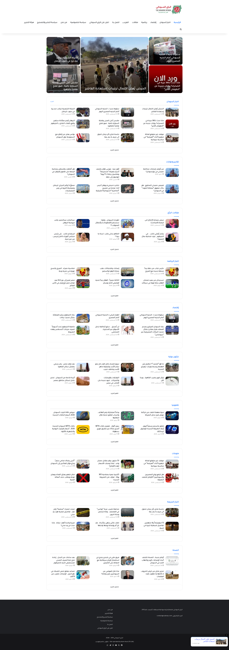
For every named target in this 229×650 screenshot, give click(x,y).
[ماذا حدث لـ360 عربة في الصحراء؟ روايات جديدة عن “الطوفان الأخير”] (165, 79)
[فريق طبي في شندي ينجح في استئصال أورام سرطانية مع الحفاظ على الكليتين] (127, 560)
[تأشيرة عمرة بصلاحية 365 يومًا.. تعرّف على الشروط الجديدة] (127, 477)
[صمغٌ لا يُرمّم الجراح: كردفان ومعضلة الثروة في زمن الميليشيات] (83, 188)
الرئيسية (177, 23)
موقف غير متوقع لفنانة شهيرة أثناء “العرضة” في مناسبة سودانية (154, 137)
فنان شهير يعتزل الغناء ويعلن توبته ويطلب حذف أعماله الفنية (63, 477)
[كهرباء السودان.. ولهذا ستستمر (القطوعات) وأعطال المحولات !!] (127, 223)
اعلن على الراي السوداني (99, 23)
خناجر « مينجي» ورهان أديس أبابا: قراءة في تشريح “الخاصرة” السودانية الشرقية (107, 188)
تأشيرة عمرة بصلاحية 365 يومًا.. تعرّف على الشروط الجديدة (109, 477)
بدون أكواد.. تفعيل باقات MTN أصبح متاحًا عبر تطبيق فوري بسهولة (107, 429)
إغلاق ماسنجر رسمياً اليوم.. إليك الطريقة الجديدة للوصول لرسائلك (152, 429)
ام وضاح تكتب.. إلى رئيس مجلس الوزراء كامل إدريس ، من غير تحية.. (63, 236)
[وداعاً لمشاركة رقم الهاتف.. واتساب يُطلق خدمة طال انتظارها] (127, 415)
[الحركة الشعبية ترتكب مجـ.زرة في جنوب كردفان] (63, 51)
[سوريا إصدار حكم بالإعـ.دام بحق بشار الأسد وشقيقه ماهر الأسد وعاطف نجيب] (127, 367)
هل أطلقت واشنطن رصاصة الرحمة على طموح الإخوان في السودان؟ (63, 172)
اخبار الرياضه (173, 261)
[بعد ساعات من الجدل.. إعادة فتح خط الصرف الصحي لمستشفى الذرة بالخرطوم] (83, 560)
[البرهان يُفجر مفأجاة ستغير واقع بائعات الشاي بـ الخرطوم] (83, 124)
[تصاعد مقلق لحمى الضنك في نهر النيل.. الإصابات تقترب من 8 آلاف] (83, 574)
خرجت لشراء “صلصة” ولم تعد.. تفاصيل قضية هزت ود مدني (64, 512)
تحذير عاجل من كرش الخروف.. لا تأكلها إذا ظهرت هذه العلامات (152, 574)
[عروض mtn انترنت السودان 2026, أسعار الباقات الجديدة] (83, 415)
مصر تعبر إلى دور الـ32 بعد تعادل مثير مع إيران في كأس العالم (63, 283)
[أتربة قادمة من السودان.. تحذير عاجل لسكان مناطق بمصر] (83, 381)
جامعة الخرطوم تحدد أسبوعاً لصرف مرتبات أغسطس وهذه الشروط (63, 329)
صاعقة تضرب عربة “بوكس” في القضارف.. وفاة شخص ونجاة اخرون (108, 512)
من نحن (64, 23)
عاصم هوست (99, 642)
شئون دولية (173, 357)
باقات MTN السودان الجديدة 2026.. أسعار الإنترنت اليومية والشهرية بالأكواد (63, 429)
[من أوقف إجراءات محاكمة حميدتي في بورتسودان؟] (172, 172)
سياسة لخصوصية (78, 23)
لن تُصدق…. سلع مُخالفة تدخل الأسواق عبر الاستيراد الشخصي (107, 329)
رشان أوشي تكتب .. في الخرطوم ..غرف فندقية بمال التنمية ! (153, 236)
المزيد (126, 23)
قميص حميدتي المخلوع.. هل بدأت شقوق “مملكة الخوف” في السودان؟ (152, 188)
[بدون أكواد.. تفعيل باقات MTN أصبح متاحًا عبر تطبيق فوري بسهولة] (127, 429)
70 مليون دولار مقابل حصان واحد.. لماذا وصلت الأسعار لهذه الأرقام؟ (108, 463)
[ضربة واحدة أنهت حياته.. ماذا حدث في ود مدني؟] (83, 526)
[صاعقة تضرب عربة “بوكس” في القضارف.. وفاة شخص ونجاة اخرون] (127, 512)
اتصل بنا (115, 23)
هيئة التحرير (29, 23)
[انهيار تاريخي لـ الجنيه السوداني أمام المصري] (127, 318)
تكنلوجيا (175, 405)
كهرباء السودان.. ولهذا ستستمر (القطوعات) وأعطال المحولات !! (107, 223)
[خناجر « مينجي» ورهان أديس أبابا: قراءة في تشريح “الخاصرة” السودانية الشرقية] (127, 188)
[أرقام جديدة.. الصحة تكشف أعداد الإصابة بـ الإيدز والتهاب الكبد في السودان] (172, 560)
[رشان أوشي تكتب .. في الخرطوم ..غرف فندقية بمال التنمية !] (172, 237)
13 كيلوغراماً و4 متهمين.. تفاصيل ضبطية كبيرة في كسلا (154, 525)
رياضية (144, 23)
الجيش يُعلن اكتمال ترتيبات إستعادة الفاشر (115, 89)
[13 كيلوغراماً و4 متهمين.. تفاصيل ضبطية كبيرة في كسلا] (172, 526)
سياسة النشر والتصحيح (47, 23)
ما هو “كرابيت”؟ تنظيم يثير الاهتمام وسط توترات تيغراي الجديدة (152, 367)
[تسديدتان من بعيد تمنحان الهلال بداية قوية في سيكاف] (172, 283)
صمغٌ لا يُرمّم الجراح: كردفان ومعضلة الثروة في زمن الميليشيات (64, 188)
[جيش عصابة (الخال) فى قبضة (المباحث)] (172, 223)
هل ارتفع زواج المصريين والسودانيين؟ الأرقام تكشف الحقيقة (153, 477)
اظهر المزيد (114, 296)
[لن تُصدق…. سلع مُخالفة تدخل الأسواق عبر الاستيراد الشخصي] (127, 330)
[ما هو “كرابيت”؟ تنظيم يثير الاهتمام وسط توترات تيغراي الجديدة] (172, 367)
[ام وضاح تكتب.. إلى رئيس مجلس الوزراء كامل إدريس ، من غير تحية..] (83, 237)
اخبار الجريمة (173, 502)
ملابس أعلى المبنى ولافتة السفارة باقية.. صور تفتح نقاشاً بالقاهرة (65, 86)
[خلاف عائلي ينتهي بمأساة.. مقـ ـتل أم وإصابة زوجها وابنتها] (127, 526)
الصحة (176, 550)
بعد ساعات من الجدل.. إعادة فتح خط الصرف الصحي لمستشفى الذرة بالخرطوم (63, 560)
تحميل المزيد (114, 150)
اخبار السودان (165, 23)
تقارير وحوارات (172, 162)
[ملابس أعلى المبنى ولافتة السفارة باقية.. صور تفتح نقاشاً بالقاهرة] (63, 79)
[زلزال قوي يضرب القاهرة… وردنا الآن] (172, 381)
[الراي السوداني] (169, 9)
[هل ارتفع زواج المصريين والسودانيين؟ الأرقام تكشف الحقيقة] (172, 477)
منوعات (175, 454)
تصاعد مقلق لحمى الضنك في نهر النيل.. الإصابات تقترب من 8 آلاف (63, 574)
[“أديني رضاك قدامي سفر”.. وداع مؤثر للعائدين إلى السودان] (83, 464)
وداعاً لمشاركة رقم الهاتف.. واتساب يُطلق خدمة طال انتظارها (108, 415)
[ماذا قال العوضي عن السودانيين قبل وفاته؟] (127, 574)
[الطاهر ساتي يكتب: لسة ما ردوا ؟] (127, 237)
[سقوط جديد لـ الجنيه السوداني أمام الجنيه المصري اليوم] (165, 51)
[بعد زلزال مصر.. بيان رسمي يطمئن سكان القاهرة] (83, 367)
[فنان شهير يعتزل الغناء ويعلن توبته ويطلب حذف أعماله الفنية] (83, 477)
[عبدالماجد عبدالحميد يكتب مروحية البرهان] (83, 223)
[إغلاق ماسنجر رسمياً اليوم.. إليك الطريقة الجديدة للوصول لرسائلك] (172, 429)
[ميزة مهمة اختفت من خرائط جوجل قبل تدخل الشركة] (172, 415)
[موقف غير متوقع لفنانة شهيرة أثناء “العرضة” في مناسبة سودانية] (172, 137)
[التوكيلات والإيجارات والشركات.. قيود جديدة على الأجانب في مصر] (127, 381)
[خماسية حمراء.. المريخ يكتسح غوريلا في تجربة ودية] (83, 271)
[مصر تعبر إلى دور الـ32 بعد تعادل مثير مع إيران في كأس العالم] (83, 283)
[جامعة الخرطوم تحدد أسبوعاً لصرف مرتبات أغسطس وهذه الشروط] (83, 330)
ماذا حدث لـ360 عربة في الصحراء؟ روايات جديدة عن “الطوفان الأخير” (167, 86)
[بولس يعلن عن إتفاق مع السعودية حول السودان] (83, 137)
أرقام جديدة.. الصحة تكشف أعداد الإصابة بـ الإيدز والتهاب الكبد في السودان (153, 560)
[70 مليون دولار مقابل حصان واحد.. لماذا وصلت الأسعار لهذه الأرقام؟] (127, 464)
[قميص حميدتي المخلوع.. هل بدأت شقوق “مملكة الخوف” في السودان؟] (172, 188)
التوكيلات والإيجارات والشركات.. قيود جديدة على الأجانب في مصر (108, 380)
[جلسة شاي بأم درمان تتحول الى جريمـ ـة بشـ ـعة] (127, 137)
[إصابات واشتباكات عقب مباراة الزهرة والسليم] (127, 271)
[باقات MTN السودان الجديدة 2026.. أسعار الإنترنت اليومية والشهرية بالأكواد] (83, 429)
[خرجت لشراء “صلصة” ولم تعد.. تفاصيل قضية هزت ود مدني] (83, 512)
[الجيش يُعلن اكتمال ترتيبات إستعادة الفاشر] (114, 65)
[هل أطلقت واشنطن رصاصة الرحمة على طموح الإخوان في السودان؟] (83, 172)
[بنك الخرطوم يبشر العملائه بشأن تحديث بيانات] (83, 318)
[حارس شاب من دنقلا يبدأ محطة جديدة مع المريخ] (172, 271)
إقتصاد (153, 23)
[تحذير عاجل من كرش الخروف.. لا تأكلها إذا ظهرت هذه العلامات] (172, 574)
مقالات (135, 23)
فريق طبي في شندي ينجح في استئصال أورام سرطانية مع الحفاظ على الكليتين (107, 560)
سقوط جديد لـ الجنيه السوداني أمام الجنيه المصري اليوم (169, 58)
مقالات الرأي (173, 213)
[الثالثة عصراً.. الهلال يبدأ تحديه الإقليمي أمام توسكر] (127, 283)
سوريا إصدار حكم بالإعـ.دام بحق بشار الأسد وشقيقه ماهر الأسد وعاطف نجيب (107, 367)
